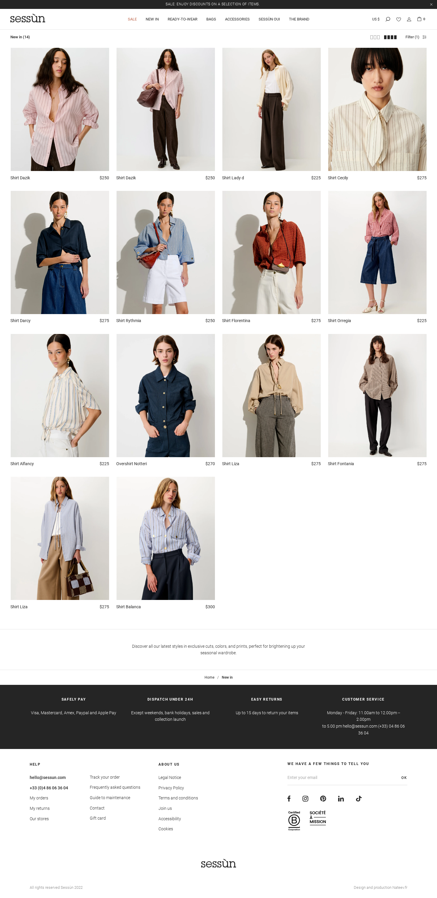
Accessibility (169, 818)
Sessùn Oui (269, 19)
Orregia (339, 320)
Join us (165, 808)
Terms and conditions (178, 798)
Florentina (236, 320)
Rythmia (128, 320)
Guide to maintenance (110, 797)
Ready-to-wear (182, 19)
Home (209, 677)
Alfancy (22, 463)
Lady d (233, 177)
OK (404, 778)
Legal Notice (169, 777)
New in (152, 19)
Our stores (39, 818)
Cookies (165, 828)
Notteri (131, 463)
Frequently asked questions (115, 787)
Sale (132, 19)
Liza (230, 463)
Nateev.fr (399, 887)
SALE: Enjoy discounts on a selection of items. (213, 4)
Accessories (237, 19)
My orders (39, 798)
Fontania (341, 463)
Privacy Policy (171, 787)
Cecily (338, 177)
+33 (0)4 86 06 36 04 (49, 787)
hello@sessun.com (48, 777)
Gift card (98, 818)
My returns (40, 808)
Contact (97, 808)
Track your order (105, 777)
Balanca (128, 606)
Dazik (20, 177)
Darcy (20, 320)
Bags (211, 19)
